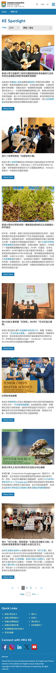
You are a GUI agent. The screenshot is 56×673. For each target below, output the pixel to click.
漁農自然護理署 (39, 487)
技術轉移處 (9, 259)
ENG (43, 4)
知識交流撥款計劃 (12, 625)
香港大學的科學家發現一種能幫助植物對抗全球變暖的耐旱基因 (27, 226)
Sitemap (5, 656)
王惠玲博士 (11, 564)
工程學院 (14, 162)
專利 (33, 614)
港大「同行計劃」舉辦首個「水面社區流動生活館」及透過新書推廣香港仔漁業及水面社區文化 (27, 543)
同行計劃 (42, 550)
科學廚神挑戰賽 (9, 395)
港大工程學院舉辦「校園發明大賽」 (19, 156)
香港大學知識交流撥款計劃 (18, 487)
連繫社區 (14, 12)
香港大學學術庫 (11, 618)
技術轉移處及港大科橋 (13, 629)
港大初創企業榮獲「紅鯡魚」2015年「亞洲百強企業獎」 (27, 323)
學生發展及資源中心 (13, 550)
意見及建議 (9, 632)
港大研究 (34, 622)
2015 (11, 28)
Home (4, 12)
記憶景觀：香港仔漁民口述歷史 (30, 559)
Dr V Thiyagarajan (19, 482)
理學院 (13, 401)
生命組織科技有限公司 (28, 330)
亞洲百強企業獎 (17, 333)
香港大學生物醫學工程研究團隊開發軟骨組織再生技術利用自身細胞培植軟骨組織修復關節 (27, 74)
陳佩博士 (32, 82)
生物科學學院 (48, 241)
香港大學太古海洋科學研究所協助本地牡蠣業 (23, 467)
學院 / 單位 (28, 28)
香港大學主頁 (10, 614)
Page (22, 594)
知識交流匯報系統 (12, 622)
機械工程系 (17, 82)
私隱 (33, 618)
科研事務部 (35, 625)
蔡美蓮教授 (9, 244)
